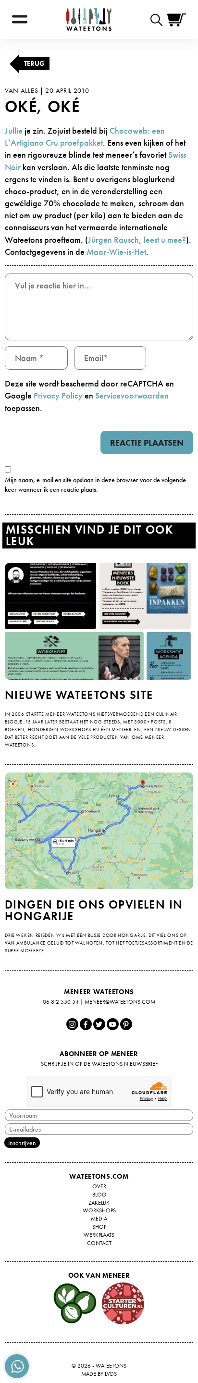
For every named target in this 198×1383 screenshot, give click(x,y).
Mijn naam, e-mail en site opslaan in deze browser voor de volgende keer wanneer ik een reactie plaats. (95, 484)
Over (99, 1186)
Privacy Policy (58, 395)
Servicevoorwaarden (132, 395)
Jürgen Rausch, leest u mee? (137, 239)
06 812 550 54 (61, 1002)
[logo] (88, 19)
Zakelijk (99, 1203)
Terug (34, 63)
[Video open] (158, 19)
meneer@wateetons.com (120, 1002)
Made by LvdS (99, 1374)
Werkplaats (99, 1235)
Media (99, 1218)
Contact (99, 1243)
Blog (99, 1194)
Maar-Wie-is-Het (116, 251)
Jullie (14, 130)
